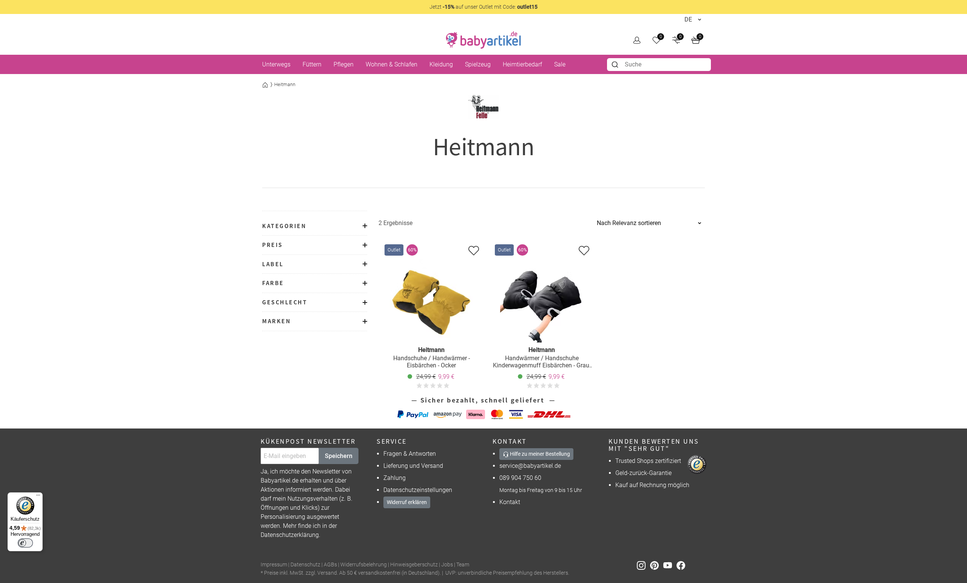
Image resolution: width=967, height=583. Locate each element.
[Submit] (616, 64)
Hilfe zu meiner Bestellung (539, 454)
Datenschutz (305, 564)
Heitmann (284, 84)
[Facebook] (682, 565)
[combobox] (659, 64)
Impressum (274, 564)
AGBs (330, 564)
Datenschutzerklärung (290, 534)
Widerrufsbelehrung (363, 564)
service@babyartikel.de (530, 465)
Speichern (338, 456)
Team (462, 564)
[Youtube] (670, 565)
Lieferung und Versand (413, 465)
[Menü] (38, 496)
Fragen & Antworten (409, 453)
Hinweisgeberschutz (414, 564)
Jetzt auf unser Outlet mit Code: (483, 7)
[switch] (25, 543)
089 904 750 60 (520, 477)
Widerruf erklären (407, 502)
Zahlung (394, 477)
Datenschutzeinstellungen (417, 490)
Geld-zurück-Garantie (643, 473)
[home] (483, 40)
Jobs (447, 564)
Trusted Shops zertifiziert (648, 460)
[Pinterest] (656, 565)
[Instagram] (643, 565)
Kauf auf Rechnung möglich (652, 485)
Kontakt (509, 502)
